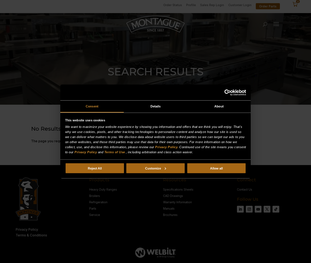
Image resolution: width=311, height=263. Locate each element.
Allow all (216, 168)
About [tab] (219, 106)
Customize (153, 168)
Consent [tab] (92, 106)
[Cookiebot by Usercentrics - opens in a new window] (227, 92)
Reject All (95, 168)
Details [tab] (155, 106)
